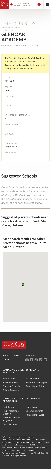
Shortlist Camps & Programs (12, 419)
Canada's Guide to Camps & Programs (21, 399)
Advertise (30, 355)
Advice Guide (32, 378)
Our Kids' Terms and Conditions (13, 439)
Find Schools (9, 378)
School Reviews (11, 390)
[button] (23, 285)
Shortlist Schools (11, 382)
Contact (6, 359)
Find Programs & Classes (11, 412)
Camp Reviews (10, 424)
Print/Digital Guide (35, 386)
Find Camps (8, 407)
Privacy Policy (39, 453)
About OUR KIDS (11, 355)
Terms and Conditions (10, 453)
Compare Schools (11, 386)
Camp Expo (31, 407)
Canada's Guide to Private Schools (21, 371)
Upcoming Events (34, 411)
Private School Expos (36, 382)
